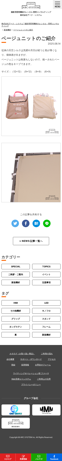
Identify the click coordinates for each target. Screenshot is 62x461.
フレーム (46, 326)
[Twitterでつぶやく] (15, 223)
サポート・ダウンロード (31, 359)
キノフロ (46, 310)
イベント (46, 274)
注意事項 (46, 282)
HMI (16, 303)
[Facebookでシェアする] (25, 223)
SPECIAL (15, 266)
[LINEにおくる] (47, 223)
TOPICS (46, 266)
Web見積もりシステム (21, 379)
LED (46, 303)
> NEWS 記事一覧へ (31, 240)
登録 (13, 365)
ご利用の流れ (47, 354)
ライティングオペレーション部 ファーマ (31, 373)
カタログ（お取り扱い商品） (22, 354)
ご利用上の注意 (44, 379)
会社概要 (10, 359)
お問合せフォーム (43, 365)
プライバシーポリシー (31, 384)
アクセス (52, 359)
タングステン (15, 326)
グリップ (15, 318)
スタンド (46, 318)
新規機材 (15, 282)
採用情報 (25, 365)
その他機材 (15, 310)
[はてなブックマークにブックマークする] (36, 223)
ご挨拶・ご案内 (15, 274)
